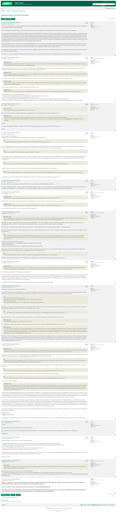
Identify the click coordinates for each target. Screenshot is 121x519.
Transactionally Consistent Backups (15, 15)
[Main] (8, 3)
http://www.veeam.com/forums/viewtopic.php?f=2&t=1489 (22, 356)
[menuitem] (113, 8)
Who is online (4, 500)
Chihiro (92, 22)
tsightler (92, 103)
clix (91, 421)
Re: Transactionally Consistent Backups (11, 57)
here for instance (5, 475)
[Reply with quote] (86, 23)
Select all (7, 412)
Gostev (92, 57)
